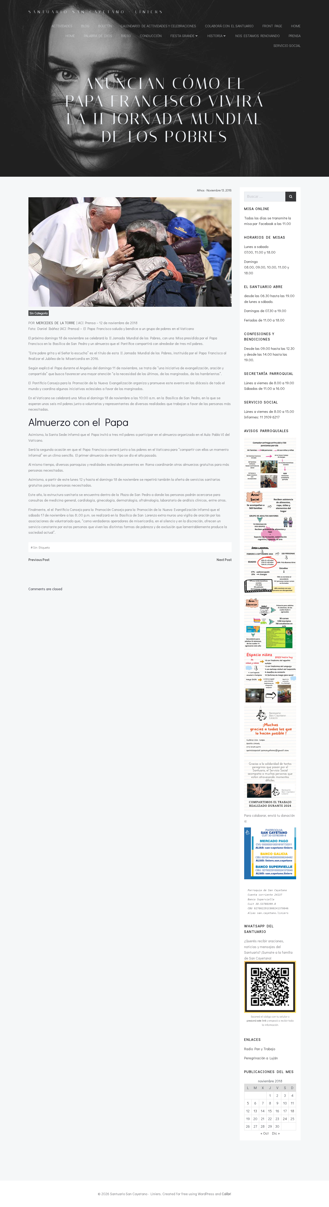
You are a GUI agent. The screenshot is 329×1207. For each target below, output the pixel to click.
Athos (201, 190)
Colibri (226, 1193)
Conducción (151, 35)
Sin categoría (39, 313)
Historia (214, 35)
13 (255, 1110)
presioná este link (256, 1020)
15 (270, 1110)
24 (285, 1118)
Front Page (272, 25)
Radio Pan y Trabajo (259, 1048)
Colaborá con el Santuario (229, 25)
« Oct (265, 1133)
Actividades (61, 25)
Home (296, 25)
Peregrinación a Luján (261, 1058)
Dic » (276, 1133)
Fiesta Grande (182, 35)
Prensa (295, 35)
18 (292, 1110)
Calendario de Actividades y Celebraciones (158, 25)
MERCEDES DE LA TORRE (55, 322)
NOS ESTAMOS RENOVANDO (257, 35)
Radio (126, 35)
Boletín (105, 25)
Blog (85, 25)
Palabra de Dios (98, 35)
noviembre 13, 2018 (219, 190)
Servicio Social (287, 45)
